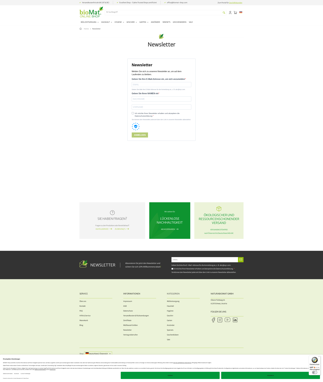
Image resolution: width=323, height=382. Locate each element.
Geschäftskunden (235, 3)
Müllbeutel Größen (130, 325)
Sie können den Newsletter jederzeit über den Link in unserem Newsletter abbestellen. (203, 272)
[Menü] (318, 357)
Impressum (127, 301)
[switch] (314, 372)
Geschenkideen (173, 335)
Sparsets (170, 330)
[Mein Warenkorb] (235, 12)
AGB (125, 306)
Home (86, 29)
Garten (169, 320)
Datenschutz (128, 311)
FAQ (81, 311)
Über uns (82, 301)
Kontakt (82, 306)
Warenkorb (83, 320)
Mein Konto (230, 12)
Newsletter (127, 330)
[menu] (136, 22)
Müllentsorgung (173, 301)
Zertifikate (127, 320)
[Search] (224, 12)
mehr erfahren (168, 229)
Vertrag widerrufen (130, 335)
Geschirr (170, 316)
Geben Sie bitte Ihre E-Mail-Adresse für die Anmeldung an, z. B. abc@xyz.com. (201, 265)
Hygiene (170, 311)
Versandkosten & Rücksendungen (136, 316)
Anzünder (170, 325)
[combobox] (163, 12)
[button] (240, 12)
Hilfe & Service (102, 229)
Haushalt (170, 306)
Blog (81, 325)
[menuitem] (89, 22)
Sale (168, 340)
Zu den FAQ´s (120, 229)
